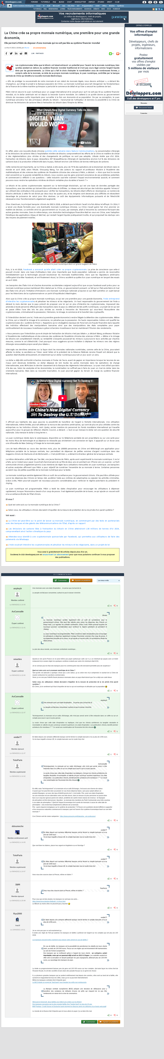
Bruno (26, 48)
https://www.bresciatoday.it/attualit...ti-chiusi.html (48, 901)
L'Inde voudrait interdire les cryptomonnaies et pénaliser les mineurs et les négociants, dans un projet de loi (59, 545)
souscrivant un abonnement (56, 554)
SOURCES (87, 9)
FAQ (54, 2)
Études (100, 2)
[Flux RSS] (154, 9)
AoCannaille (18, 611)
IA (43, 6)
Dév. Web (71, 6)
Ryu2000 (17, 914)
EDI (78, 6)
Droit (109, 2)
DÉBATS (96, 9)
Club (117, 2)
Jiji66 (17, 884)
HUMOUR (116, 9)
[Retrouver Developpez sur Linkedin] (162, 9)
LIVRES (62, 9)
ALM (48, 6)
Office (104, 6)
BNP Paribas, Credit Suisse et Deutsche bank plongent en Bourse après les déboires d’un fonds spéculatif (69, 1006)
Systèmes (120, 6)
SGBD (97, 6)
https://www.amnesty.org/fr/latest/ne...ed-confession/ (78, 816)
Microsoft (56, 6)
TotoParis (17, 760)
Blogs (61, 2)
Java (63, 6)
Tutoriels (45, 2)
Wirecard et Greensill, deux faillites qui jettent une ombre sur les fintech (57, 1002)
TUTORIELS (37, 9)
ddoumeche (17, 826)
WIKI (103, 9)
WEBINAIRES (53, 9)
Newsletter (80, 2)
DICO (109, 9)
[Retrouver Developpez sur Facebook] (159, 9)
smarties (17, 659)
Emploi (91, 2)
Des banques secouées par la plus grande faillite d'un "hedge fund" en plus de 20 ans (62, 1004)
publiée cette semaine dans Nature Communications (69, 151)
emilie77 (18, 737)
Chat (69, 2)
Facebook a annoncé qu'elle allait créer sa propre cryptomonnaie (54, 269)
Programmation (87, 6)
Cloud (38, 6)
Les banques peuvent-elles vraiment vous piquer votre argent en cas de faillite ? (60, 940)
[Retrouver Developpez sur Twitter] (156, 9)
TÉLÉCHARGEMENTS (74, 9)
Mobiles (112, 6)
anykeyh (17, 588)
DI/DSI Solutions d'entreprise (23, 6)
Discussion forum (145, 108)
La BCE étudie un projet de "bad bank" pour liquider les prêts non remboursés (59, 982)
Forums (34, 2)
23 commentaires (39, 48)
